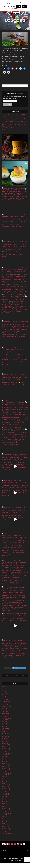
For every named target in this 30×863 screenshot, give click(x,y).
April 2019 (4, 761)
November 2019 (6, 750)
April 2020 (4, 741)
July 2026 (4, 686)
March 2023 (5, 699)
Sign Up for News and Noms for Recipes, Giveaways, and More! (15, 97)
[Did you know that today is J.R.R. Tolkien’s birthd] (15, 280)
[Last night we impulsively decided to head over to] (15, 572)
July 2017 (4, 796)
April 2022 (4, 709)
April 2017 (4, 801)
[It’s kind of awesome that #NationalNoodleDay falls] (15, 200)
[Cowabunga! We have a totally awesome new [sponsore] (15, 253)
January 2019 (5, 766)
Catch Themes (19, 860)
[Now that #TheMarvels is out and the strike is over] (15, 413)
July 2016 (4, 816)
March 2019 (5, 763)
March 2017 (5, 803)
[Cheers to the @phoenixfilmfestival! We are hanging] (15, 386)
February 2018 (6, 785)
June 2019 (4, 758)
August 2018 (5, 775)
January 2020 (5, 746)
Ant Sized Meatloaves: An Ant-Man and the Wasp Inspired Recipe (15, 49)
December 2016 (6, 808)
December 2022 (6, 701)
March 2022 (5, 711)
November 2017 (6, 790)
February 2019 (6, 765)
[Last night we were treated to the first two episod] (15, 306)
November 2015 (6, 830)
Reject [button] (24, 6)
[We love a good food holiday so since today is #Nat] (15, 173)
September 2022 (6, 706)
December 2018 (6, 768)
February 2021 (6, 728)
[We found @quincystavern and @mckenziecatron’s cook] (15, 546)
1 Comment (14, 52)
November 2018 (6, 770)
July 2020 (4, 738)
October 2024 (5, 691)
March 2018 (5, 783)
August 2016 (5, 815)
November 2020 (6, 731)
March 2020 (5, 743)
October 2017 (5, 791)
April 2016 (4, 821)
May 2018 (4, 780)
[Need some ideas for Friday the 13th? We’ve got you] (15, 626)
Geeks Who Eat (15, 858)
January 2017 (5, 806)
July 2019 (4, 756)
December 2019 (6, 748)
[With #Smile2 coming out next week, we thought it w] (15, 147)
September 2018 (6, 773)
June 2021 (4, 723)
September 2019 (6, 753)
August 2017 (5, 795)
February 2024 (6, 693)
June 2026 (4, 688)
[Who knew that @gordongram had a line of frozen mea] (15, 466)
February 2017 (6, 805)
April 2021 (4, 726)
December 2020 (6, 729)
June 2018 (4, 778)
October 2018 (5, 771)
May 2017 (4, 800)
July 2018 (4, 776)
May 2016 (4, 820)
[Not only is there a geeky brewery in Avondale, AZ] (15, 493)
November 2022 (6, 703)
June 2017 (4, 798)
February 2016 (6, 825)
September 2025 (6, 689)
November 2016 (6, 810)
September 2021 (6, 718)
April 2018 (4, 781)
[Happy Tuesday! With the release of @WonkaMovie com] (15, 360)
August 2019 (5, 755)
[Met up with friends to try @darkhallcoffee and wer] (15, 227)
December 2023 (6, 694)
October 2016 (5, 811)
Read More (15, 8)
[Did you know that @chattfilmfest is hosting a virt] (15, 652)
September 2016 (6, 813)
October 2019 (5, 751)
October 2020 (5, 733)
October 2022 (5, 704)
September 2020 (6, 734)
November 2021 (6, 714)
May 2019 (4, 760)
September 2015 (6, 833)
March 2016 (5, 823)
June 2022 (4, 708)
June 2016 (4, 818)
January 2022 (5, 713)
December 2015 (6, 828)
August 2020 (5, 736)
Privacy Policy (24, 850)
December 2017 (6, 788)
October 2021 (5, 716)
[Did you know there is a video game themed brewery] (15, 519)
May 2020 (4, 739)
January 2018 (5, 786)
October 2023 (5, 696)
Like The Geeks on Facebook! (15, 675)
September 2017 (6, 793)
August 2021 (5, 719)
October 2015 (5, 831)
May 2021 (4, 724)
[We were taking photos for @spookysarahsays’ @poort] (15, 333)
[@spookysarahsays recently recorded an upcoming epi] (15, 439)
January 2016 (5, 826)
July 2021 (4, 721)
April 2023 (4, 698)
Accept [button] (18, 6)
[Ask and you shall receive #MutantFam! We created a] (15, 599)
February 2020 (6, 744)
